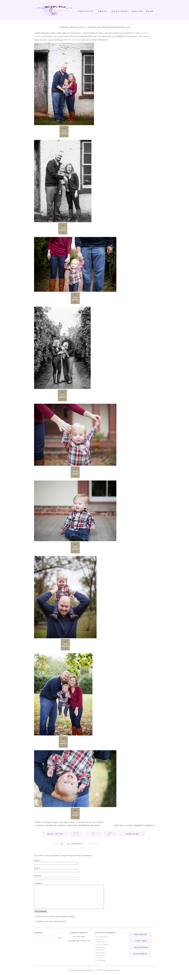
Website (37, 875)
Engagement (102, 936)
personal (101, 952)
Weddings (101, 960)
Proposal (101, 955)
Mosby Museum (74, 39)
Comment (38, 883)
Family (100, 939)
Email (36, 868)
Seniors (101, 958)
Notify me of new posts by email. (51, 921)
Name (36, 860)
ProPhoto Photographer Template (108, 970)
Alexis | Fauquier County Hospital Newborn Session (67, 825)
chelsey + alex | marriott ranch (134, 825)
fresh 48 (101, 942)
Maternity (101, 947)
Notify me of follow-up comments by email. (56, 916)
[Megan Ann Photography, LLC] (54, 9)
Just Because (103, 944)
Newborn (101, 950)
